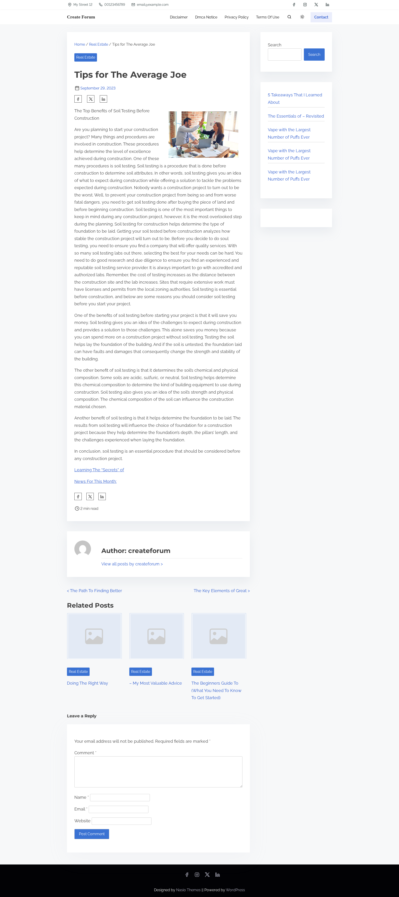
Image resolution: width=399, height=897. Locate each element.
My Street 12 (82, 4)
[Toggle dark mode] (301, 17)
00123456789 (114, 4)
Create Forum (81, 16)
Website (82, 820)
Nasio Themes (189, 890)
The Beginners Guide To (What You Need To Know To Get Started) (216, 690)
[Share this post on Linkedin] (103, 99)
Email (81, 809)
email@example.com (152, 4)
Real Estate (98, 44)
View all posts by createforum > (132, 563)
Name (81, 797)
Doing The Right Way (87, 683)
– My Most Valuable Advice (155, 683)
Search (274, 44)
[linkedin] (327, 4)
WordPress (235, 890)
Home (79, 44)
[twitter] (316, 4)
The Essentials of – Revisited (296, 116)
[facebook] (294, 4)
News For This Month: (95, 481)
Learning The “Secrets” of (99, 469)
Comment (85, 752)
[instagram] (305, 4)
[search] (289, 17)
